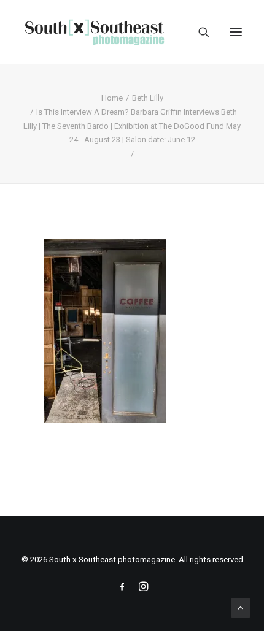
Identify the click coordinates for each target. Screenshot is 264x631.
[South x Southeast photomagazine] (94, 32)
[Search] (198, 31)
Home (112, 97)
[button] (236, 32)
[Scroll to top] (240, 607)
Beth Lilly (147, 97)
